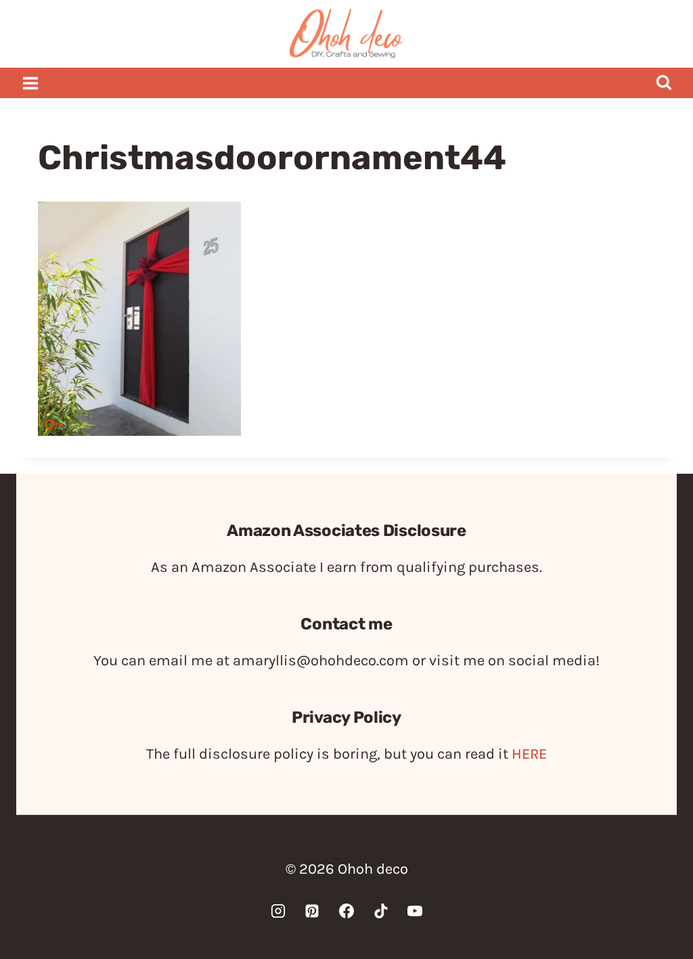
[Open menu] (30, 82)
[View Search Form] (663, 83)
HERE (529, 754)
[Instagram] (278, 911)
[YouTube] (415, 911)
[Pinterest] (312, 911)
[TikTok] (381, 911)
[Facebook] (346, 911)
